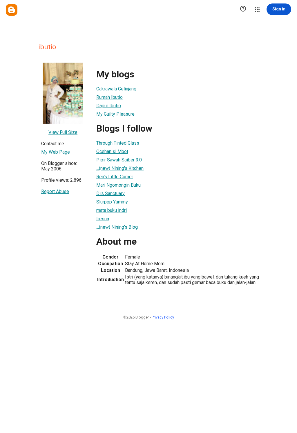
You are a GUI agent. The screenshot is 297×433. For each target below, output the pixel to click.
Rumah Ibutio (109, 97)
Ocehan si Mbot (112, 151)
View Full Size (62, 132)
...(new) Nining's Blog (117, 227)
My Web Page (55, 152)
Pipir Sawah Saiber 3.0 (119, 160)
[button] (243, 9)
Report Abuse (55, 191)
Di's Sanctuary (110, 193)
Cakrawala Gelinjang (116, 89)
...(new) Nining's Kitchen (120, 168)
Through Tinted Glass (117, 143)
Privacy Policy (163, 317)
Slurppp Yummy (112, 202)
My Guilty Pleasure (115, 114)
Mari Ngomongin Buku (118, 185)
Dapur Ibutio (108, 105)
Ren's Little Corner (114, 176)
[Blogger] (11, 10)
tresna (102, 218)
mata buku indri (111, 210)
